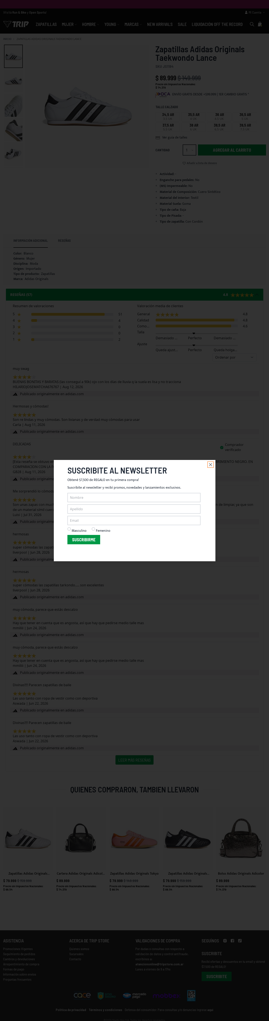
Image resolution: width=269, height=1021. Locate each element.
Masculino (79, 531)
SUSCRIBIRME (83, 539)
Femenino (103, 531)
